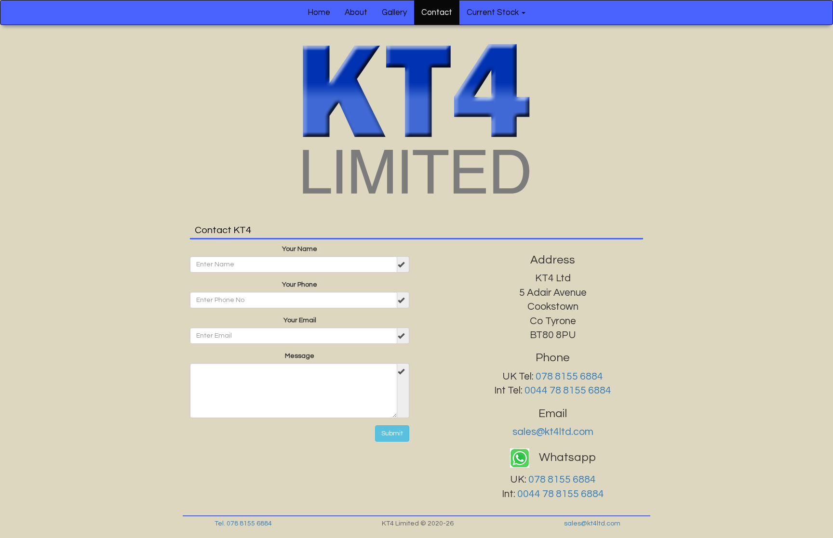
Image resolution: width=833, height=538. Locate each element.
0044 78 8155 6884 (567, 390)
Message (299, 356)
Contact (436, 12)
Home (319, 12)
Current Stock (494, 12)
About (356, 12)
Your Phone (299, 284)
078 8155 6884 (569, 376)
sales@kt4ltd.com (552, 432)
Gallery (394, 12)
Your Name (299, 249)
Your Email (299, 320)
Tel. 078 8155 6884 (243, 523)
